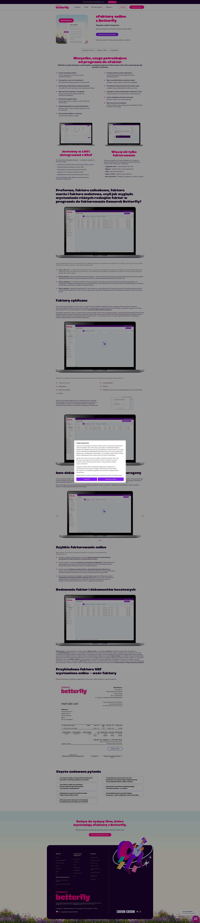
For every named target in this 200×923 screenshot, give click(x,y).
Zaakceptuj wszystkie (110, 479)
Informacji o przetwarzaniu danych (102, 475)
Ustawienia (87, 479)
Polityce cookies (118, 475)
